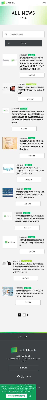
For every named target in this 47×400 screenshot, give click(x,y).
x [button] (30, 396)
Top (19, 337)
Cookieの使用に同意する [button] (16, 396)
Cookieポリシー (15, 391)
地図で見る (24, 368)
